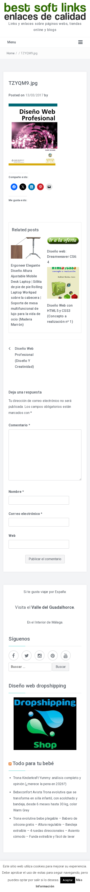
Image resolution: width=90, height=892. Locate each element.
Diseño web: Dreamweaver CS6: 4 (62, 256)
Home (11, 53)
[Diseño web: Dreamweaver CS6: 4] (63, 241)
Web (12, 536)
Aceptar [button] (68, 880)
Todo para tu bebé (33, 763)
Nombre (16, 492)
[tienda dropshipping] (45, 723)
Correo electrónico (25, 514)
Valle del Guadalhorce (52, 607)
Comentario (19, 425)
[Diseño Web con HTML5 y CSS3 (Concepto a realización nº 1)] (63, 282)
